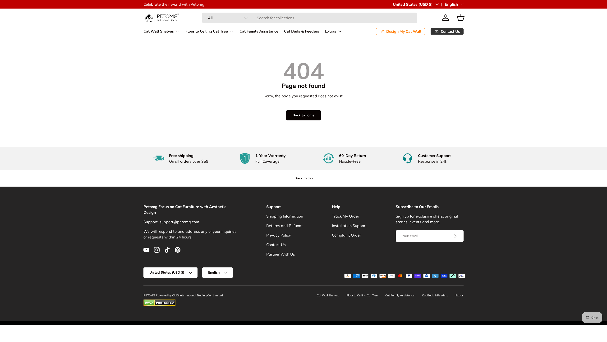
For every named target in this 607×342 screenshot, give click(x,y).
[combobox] (309, 18)
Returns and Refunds (284, 225)
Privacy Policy (278, 235)
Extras (330, 31)
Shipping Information (284, 216)
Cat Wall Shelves (158, 31)
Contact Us (276, 244)
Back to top (303, 178)
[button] (460, 17)
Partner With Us (280, 254)
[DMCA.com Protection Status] (159, 301)
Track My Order (345, 216)
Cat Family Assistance (258, 31)
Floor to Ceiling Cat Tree (206, 31)
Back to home (303, 115)
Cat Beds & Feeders (301, 31)
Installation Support (349, 225)
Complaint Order (346, 235)
